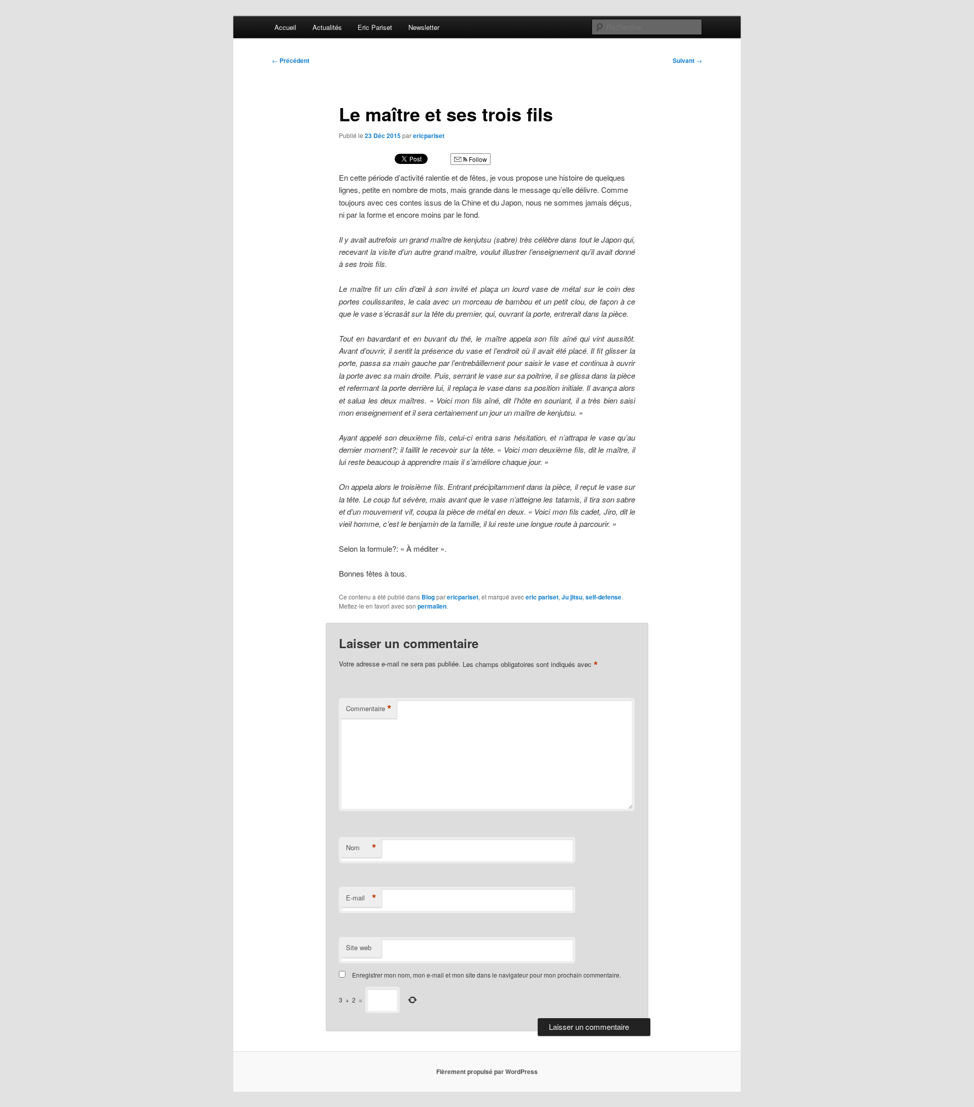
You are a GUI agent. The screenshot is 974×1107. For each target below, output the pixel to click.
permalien (432, 606)
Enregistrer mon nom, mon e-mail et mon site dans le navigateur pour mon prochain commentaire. (486, 974)
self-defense (603, 596)
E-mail (361, 898)
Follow (477, 159)
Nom (361, 848)
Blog (428, 596)
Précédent (290, 60)
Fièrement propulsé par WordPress (487, 1071)
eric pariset (542, 596)
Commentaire (369, 708)
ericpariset (428, 135)
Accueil (285, 27)
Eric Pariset (375, 27)
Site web (358, 947)
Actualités (327, 27)
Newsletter (423, 27)
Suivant (687, 60)
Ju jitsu (572, 596)
